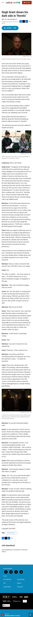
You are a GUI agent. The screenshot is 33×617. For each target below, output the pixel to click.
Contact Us (20, 586)
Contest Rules (7, 586)
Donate (27, 2)
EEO (4, 583)
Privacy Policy (20, 579)
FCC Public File (7, 579)
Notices (19, 583)
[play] (3, 615)
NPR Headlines (11, 533)
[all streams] (31, 615)
